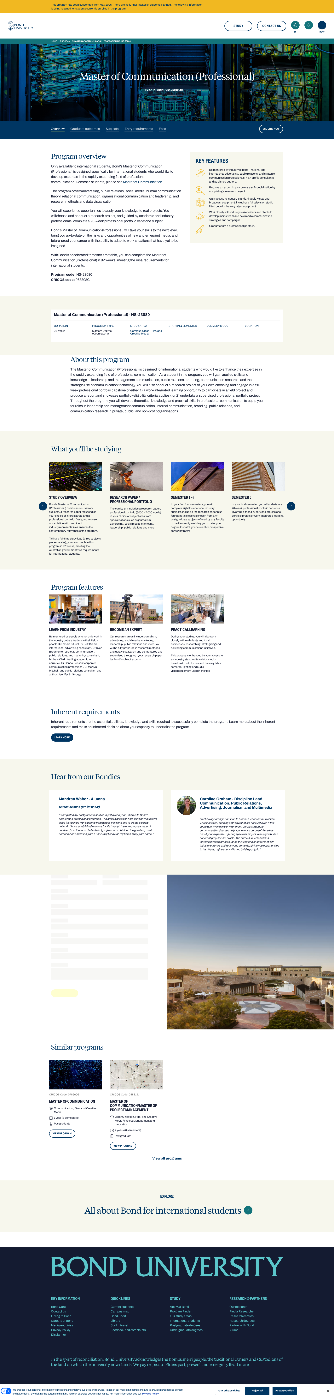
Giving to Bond (61, 1316)
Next (291, 506)
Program (65, 41)
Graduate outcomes (85, 129)
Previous (43, 506)
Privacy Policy (60, 1330)
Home (54, 41)
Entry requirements (138, 129)
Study (238, 26)
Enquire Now (271, 128)
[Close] (328, 1391)
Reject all (257, 1390)
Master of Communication (142, 182)
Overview (58, 129)
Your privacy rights (228, 1390)
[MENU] (322, 25)
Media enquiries (62, 1325)
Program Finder (180, 1311)
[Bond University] (20, 26)
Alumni (234, 1330)
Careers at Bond (62, 1320)
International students (185, 1320)
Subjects (112, 129)
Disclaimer (58, 1334)
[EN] (295, 25)
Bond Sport (118, 1316)
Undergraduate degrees (186, 1330)
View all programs (167, 1158)
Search (308, 25)
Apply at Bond (179, 1306)
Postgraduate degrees (185, 1325)
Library (115, 1320)
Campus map (120, 1311)
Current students (122, 1306)
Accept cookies (284, 1390)
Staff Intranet (119, 1325)
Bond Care (58, 1306)
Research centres (241, 1316)
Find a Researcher (242, 1311)
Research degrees (242, 1320)
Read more (239, 1364)
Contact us (271, 26)
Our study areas (181, 1316)
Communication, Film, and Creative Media (146, 332)
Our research (238, 1306)
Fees (162, 129)
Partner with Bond (241, 1325)
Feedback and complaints (128, 1330)
